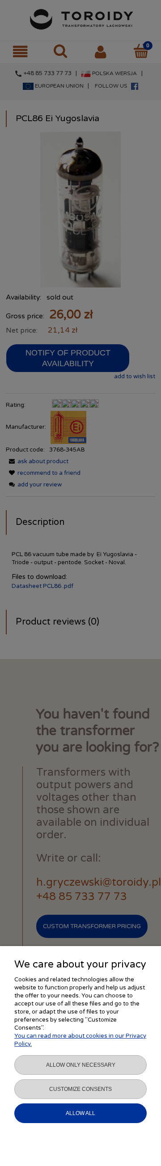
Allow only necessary (80, 1065)
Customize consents (80, 1089)
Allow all (80, 1113)
